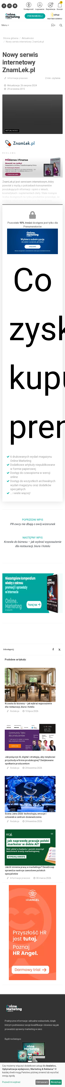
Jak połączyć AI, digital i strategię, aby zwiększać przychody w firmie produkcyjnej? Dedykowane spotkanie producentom (30, 760)
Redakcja (14, 711)
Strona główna (10, 38)
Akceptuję (56, 1082)
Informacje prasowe (18, 78)
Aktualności (28, 38)
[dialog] (32, 1075)
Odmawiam (42, 1082)
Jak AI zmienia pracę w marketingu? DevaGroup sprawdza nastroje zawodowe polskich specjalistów (29, 870)
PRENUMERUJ (34, 16)
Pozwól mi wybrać (11, 1082)
